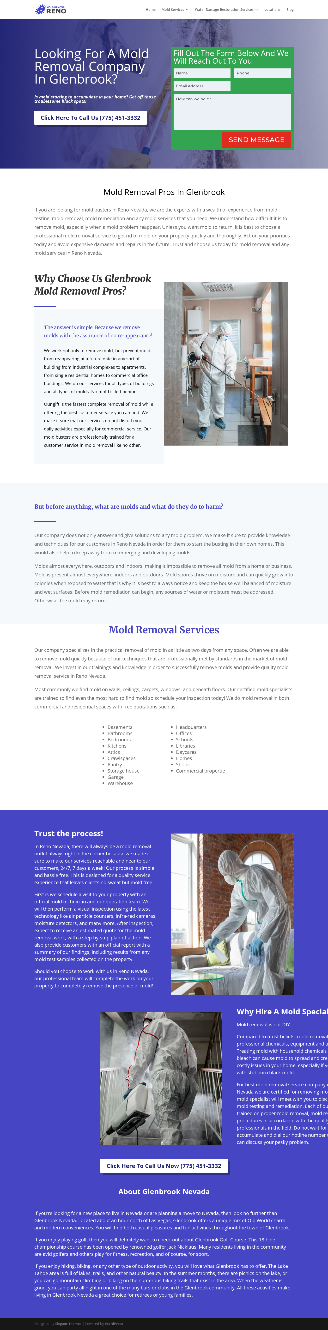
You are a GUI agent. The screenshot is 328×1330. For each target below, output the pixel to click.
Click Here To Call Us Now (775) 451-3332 (164, 1166)
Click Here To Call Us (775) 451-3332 (90, 117)
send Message (257, 140)
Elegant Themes (68, 1323)
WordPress (114, 1323)
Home (151, 10)
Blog (290, 10)
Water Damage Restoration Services (224, 10)
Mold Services (173, 10)
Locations (272, 10)
